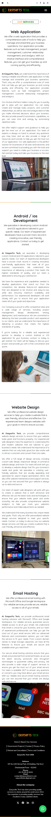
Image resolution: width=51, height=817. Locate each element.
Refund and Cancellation (16, 750)
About (23, 742)
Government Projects (16, 746)
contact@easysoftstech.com (25, 776)
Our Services (32, 742)
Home (16, 742)
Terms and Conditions (36, 750)
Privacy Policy (39, 746)
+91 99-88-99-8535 (25, 772)
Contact (29, 746)
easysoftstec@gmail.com (25, 778)
